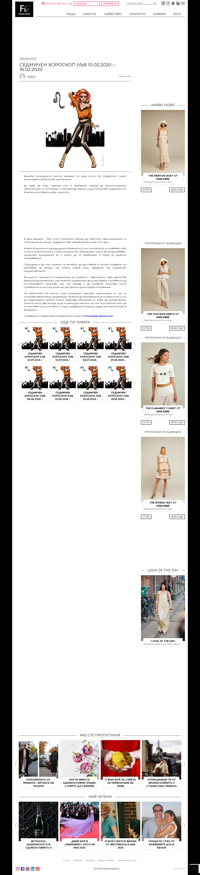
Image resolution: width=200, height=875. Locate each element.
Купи (146, 189)
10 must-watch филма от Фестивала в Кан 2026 (121, 844)
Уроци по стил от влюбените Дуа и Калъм (161, 844)
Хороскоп (31, 58)
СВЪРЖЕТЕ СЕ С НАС (127, 860)
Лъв (21, 58)
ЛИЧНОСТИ (137, 14)
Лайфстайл (113, 14)
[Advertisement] (75, 215)
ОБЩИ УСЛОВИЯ (106, 860)
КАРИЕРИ (77, 860)
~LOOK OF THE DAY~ (163, 641)
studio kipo (179, 868)
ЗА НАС (66, 860)
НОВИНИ (159, 14)
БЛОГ (177, 14)
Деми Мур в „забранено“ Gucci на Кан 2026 (79, 844)
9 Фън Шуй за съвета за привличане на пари (120, 783)
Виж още (177, 189)
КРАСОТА (89, 14)
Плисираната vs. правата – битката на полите (38, 783)
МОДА (70, 14)
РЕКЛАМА (89, 860)
